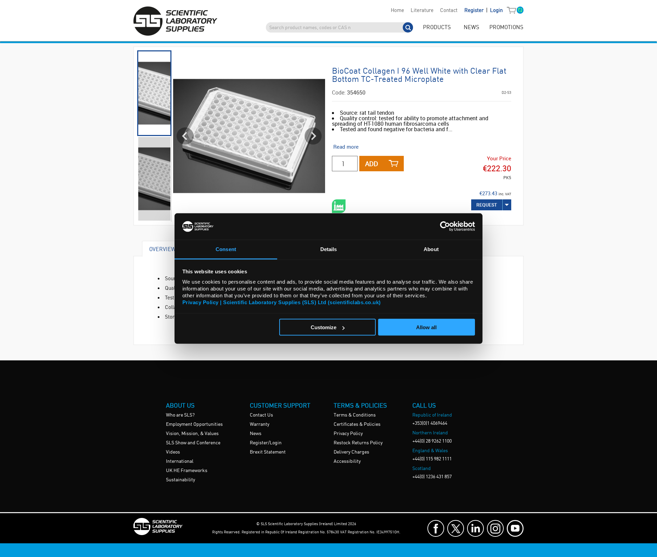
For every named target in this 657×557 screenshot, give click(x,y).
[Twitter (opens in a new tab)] (455, 528)
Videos (173, 452)
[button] (513, 11)
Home (397, 10)
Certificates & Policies (357, 424)
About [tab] (431, 249)
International (179, 461)
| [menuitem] (483, 10)
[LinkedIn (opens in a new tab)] (475, 528)
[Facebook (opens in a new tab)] (435, 528)
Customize (323, 327)
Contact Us (261, 415)
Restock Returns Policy (358, 443)
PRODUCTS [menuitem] (437, 27)
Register (474, 10)
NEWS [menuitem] (471, 27)
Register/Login (266, 443)
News (255, 433)
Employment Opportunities (194, 424)
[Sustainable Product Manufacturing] (339, 206)
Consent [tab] (226, 249)
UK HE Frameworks (186, 470)
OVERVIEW (162, 248)
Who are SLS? (180, 415)
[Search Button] (408, 27)
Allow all (426, 327)
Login (496, 10)
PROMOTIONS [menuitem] (506, 27)
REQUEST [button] (486, 204)
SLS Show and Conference (193, 443)
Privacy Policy (348, 433)
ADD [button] (371, 163)
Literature (422, 10)
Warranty (259, 424)
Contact (449, 10)
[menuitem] (397, 11)
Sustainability (180, 480)
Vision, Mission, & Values (192, 433)
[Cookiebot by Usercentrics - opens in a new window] (445, 226)
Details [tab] (328, 249)
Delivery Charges (351, 452)
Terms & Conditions (355, 415)
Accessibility (347, 461)
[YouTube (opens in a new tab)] (515, 528)
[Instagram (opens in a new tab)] (495, 528)
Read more (346, 146)
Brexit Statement (268, 452)
